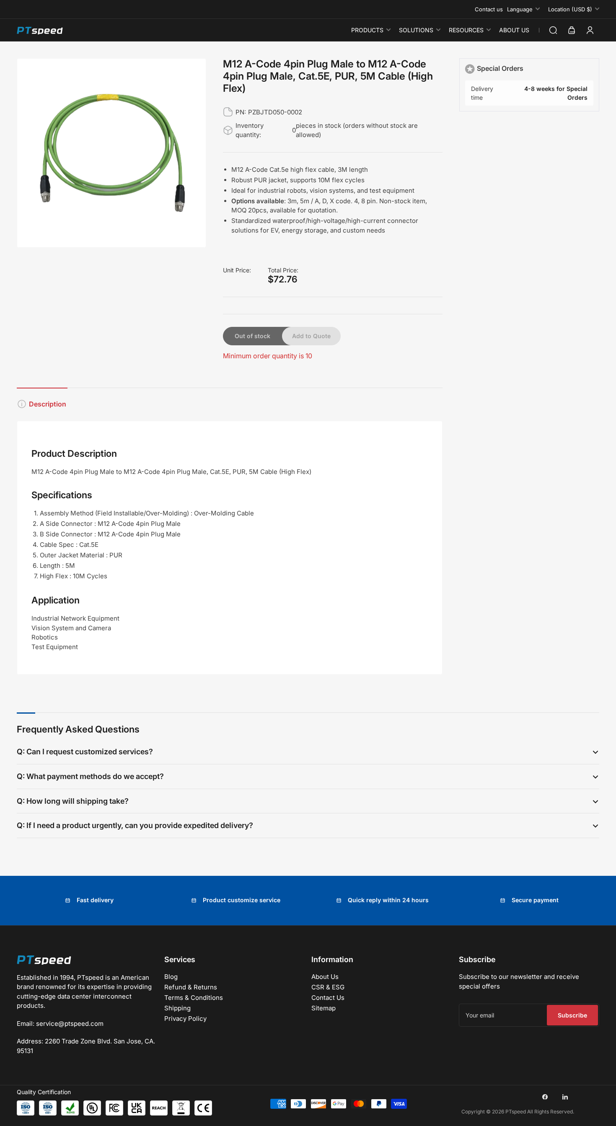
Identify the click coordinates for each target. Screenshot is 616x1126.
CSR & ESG (327, 987)
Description (47, 404)
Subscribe (572, 1015)
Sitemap (323, 1008)
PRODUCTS (367, 30)
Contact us (489, 9)
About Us (325, 977)
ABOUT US (514, 30)
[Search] (553, 30)
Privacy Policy (185, 1018)
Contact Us (327, 998)
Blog (171, 977)
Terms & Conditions (193, 998)
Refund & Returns (190, 987)
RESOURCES (466, 30)
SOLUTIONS (416, 30)
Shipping (177, 1008)
